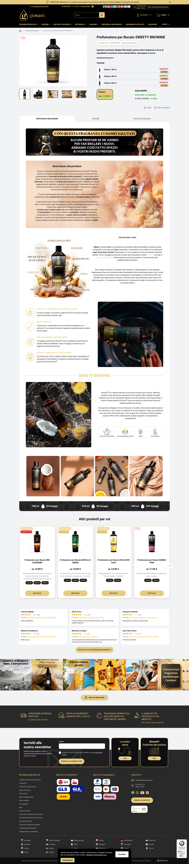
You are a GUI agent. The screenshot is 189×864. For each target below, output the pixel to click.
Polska (101, 840)
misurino (150, 255)
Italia (75, 844)
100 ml (29, 583)
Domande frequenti (25, 821)
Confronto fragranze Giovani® (29, 825)
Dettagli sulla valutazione (128, 43)
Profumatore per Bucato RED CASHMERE (42, 617)
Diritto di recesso (24, 790)
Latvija (51, 848)
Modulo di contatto (142, 800)
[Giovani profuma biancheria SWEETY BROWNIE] (146, 476)
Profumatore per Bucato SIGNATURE (90, 617)
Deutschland (128, 840)
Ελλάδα (151, 844)
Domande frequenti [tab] (141, 118)
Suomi (26, 852)
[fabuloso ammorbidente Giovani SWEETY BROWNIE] (43, 476)
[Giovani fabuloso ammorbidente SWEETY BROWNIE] (111, 476)
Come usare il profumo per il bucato (31, 814)
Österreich (152, 840)
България (127, 844)
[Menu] (185, 840)
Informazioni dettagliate (105, 58)
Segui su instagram (96, 697)
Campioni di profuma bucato (88, 636)
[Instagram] (137, 792)
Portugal (127, 852)
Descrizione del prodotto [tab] (47, 118)
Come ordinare (24, 800)
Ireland (126, 848)
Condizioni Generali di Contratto (30, 780)
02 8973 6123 (140, 786)
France (151, 848)
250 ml (37, 583)
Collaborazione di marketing (28, 831)
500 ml (45, 583)
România (27, 844)
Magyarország (79, 840)
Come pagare (23, 804)
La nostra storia (24, 811)
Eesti (75, 848)
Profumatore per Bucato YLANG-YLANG (142, 617)
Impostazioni (67, 860)
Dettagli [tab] (95, 118)
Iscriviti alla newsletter (71, 761)
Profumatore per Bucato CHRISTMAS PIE (42, 636)
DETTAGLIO (37, 593)
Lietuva (26, 848)
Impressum (23, 783)
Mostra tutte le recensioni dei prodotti (94, 650)
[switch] (182, 855)
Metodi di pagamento (26, 797)
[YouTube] (142, 792)
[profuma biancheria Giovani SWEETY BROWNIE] (77, 476)
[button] (91, 603)
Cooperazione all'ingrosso (28, 828)
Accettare (122, 854)
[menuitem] (29, 24)
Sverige (51, 852)
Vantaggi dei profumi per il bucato (30, 818)
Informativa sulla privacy (27, 787)
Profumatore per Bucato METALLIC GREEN (143, 636)
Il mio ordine (23, 793)
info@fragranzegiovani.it (144, 780)
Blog (20, 807)
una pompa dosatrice (105, 257)
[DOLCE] (152, 541)
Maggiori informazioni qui (97, 855)
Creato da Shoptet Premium (141, 861)
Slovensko (27, 840)
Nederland (102, 848)
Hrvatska (52, 844)
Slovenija (102, 844)
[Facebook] (132, 792)
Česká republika (54, 840)
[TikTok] (147, 792)
